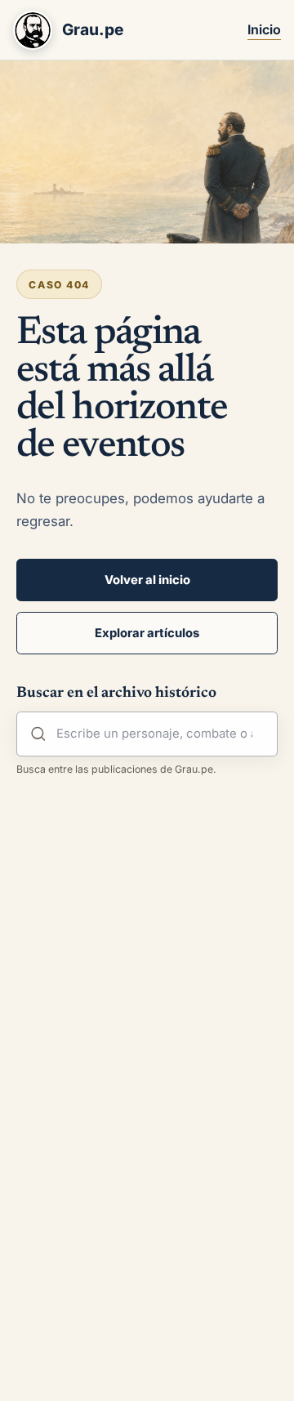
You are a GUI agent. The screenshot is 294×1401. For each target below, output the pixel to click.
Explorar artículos (147, 633)
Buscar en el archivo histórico (116, 693)
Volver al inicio (147, 580)
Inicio (264, 29)
